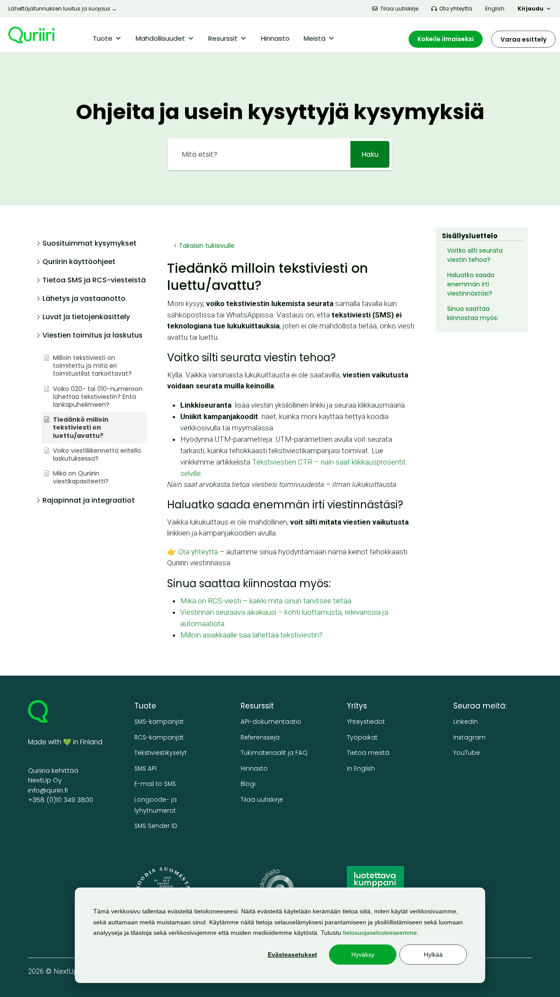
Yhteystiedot (366, 722)
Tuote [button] (102, 38)
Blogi (248, 784)
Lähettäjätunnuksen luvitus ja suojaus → (62, 8)
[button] (91, 245)
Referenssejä (260, 737)
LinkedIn (465, 722)
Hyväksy (362, 954)
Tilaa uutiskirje (399, 8)
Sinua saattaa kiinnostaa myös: (472, 313)
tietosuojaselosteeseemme (380, 932)
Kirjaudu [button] (530, 8)
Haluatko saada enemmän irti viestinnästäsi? (470, 284)
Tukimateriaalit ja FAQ (274, 753)
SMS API (145, 768)
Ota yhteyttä (455, 8)
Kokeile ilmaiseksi (445, 39)
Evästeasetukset (292, 954)
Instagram (469, 737)
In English (361, 768)
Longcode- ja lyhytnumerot (155, 805)
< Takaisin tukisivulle (204, 245)
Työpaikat (362, 737)
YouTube (466, 753)
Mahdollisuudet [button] (160, 38)
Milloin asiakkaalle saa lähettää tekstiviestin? (251, 635)
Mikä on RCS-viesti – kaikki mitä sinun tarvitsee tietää (265, 600)
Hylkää (433, 954)
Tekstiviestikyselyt (160, 753)
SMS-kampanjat (159, 722)
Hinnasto (275, 38)
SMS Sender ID (155, 826)
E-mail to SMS (155, 784)
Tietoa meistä (368, 753)
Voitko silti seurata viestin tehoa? (475, 255)
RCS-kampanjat (159, 737)
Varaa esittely (523, 39)
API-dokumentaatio (271, 722)
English (494, 8)
